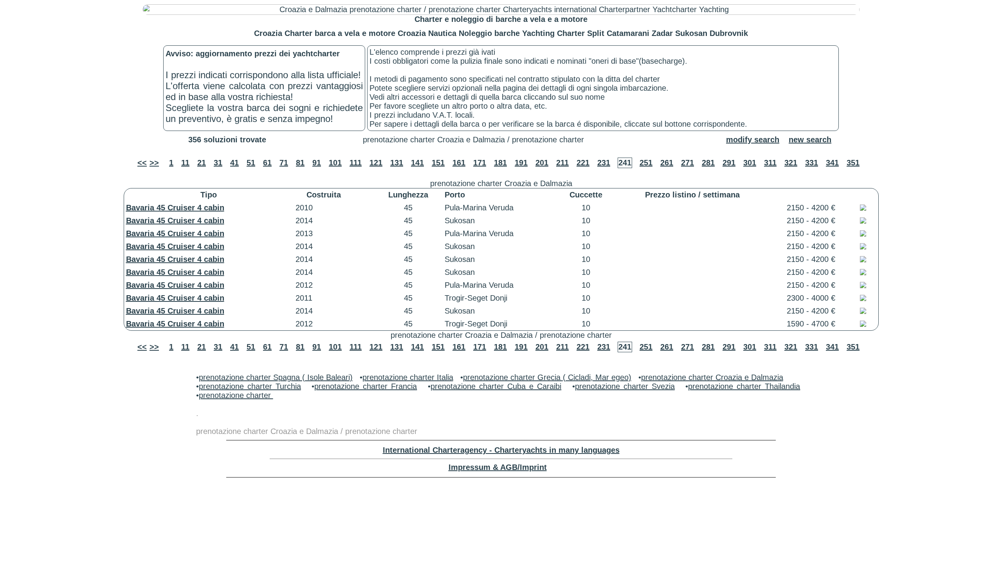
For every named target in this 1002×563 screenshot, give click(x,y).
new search (810, 139)
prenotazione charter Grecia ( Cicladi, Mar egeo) (547, 377)
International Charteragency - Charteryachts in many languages (501, 450)
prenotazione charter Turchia (250, 386)
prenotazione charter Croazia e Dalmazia (712, 377)
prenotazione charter (236, 395)
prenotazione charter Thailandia (744, 386)
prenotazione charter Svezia (625, 386)
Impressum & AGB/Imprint (498, 467)
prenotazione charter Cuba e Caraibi (496, 386)
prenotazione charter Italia (407, 377)
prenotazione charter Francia (365, 386)
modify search (752, 139)
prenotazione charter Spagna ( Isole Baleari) (276, 377)
